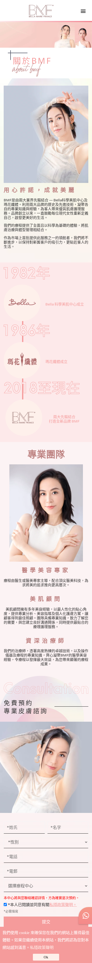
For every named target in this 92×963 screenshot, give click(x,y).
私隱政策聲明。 (63, 904)
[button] (83, 11)
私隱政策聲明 (41, 947)
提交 (46, 921)
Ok (46, 957)
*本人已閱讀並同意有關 (42, 904)
